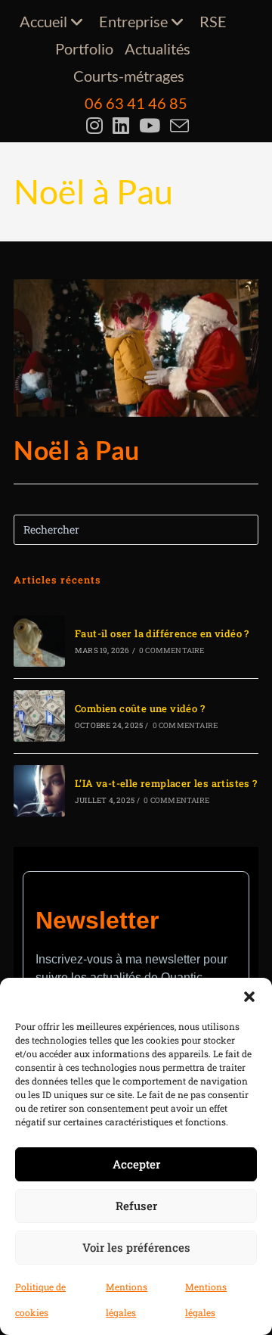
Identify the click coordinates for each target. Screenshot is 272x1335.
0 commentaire (172, 650)
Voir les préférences (136, 1247)
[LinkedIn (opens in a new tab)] (123, 126)
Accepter (136, 1164)
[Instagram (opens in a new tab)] (96, 126)
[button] (249, 996)
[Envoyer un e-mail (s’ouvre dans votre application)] (178, 126)
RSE (213, 21)
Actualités (157, 48)
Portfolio (84, 48)
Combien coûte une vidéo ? (140, 708)
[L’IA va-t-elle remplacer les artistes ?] (39, 791)
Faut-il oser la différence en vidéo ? (162, 633)
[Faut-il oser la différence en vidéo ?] (39, 641)
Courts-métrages (128, 76)
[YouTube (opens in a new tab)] (151, 126)
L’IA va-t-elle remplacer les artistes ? (166, 783)
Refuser (136, 1205)
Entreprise (133, 21)
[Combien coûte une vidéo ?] (39, 716)
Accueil (43, 21)
